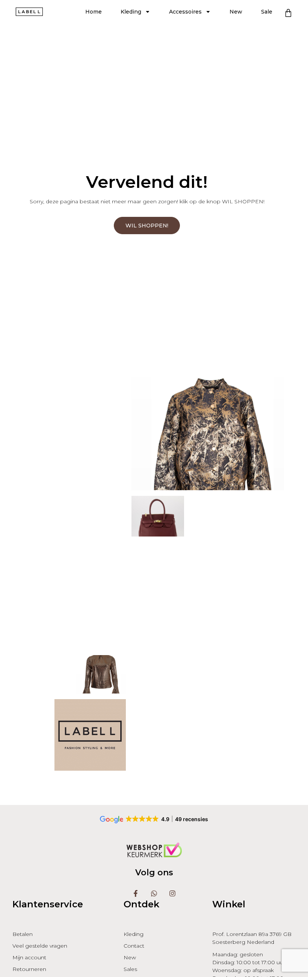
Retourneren (29, 969)
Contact (134, 945)
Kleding (131, 11)
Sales (130, 969)
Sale (266, 11)
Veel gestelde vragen (39, 945)
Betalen (22, 934)
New (235, 11)
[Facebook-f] (135, 893)
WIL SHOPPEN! (146, 225)
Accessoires (185, 11)
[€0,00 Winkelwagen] (288, 13)
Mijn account (29, 957)
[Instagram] (172, 893)
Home (93, 11)
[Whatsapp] (154, 893)
